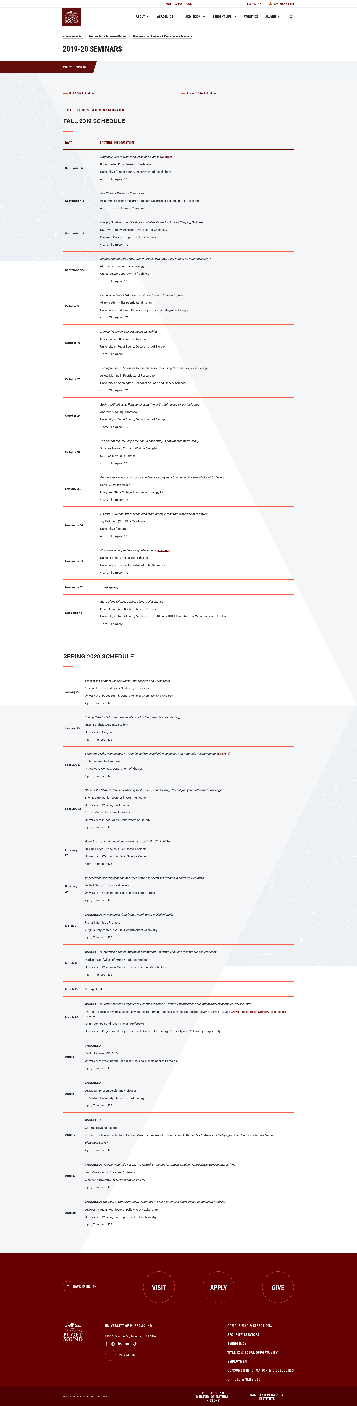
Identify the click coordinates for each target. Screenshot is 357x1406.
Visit (168, 3)
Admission (193, 16)
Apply (178, 3)
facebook (106, 1344)
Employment (238, 1361)
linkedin (120, 1344)
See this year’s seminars (95, 109)
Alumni (270, 16)
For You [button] (251, 3)
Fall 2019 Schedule (81, 93)
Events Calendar (73, 36)
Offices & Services (244, 1379)
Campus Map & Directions (249, 1325)
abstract (166, 157)
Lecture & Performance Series (107, 36)
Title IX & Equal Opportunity (252, 1352)
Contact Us (125, 1354)
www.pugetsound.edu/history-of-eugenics (258, 1011)
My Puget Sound (284, 3)
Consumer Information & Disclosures (260, 1370)
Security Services (243, 1334)
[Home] (73, 1331)
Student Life (222, 16)
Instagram (113, 1344)
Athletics (251, 16)
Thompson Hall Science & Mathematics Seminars (162, 36)
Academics (165, 16)
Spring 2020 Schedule (201, 93)
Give (189, 3)
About (140, 16)
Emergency (237, 1343)
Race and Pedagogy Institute (267, 1396)
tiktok (135, 1344)
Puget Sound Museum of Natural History (213, 1396)
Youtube (127, 1344)
